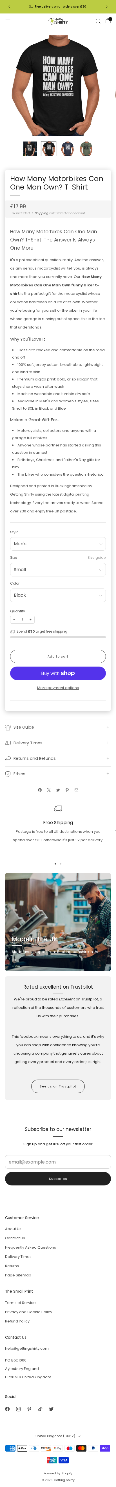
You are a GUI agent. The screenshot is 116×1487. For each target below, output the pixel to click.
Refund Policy (17, 1321)
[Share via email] (76, 790)
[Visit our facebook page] (7, 1409)
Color (14, 583)
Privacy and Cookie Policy (28, 1312)
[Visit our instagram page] (18, 1409)
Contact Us (15, 1238)
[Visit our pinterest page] (29, 1409)
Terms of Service (20, 1302)
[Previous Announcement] (9, 6)
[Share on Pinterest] (67, 790)
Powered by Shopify (58, 1473)
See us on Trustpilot (58, 1086)
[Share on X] (49, 790)
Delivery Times (18, 1256)
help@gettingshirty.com (27, 1348)
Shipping (41, 213)
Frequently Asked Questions (30, 1247)
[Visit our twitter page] (51, 1409)
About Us (13, 1228)
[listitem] (57, 6)
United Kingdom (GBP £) (55, 1436)
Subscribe (58, 1178)
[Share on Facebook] (40, 790)
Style (14, 532)
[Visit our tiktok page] (40, 1409)
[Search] (98, 21)
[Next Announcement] (106, 6)
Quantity (17, 611)
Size (13, 557)
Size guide (97, 557)
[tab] (55, 864)
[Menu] (8, 21)
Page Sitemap (18, 1275)
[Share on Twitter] (58, 790)
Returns (12, 1266)
